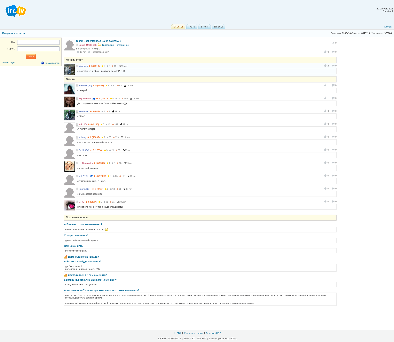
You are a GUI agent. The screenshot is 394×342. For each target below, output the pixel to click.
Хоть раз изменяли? (76, 235)
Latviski (388, 26)
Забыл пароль (52, 63)
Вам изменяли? (73, 246)
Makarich (83, 66)
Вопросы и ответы (13, 33)
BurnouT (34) (85, 85)
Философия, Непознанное (115, 45)
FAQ (178, 333)
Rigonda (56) (85, 98)
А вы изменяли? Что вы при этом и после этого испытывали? (101, 290)
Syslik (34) (84, 150)
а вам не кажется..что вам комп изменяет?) (90, 279)
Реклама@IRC (213, 333)
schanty (83, 137)
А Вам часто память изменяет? (83, 224)
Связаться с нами (193, 333)
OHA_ (82, 202)
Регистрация (8, 62)
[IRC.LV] (13, 10)
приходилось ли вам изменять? (87, 275)
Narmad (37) (85, 189)
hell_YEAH (84, 176)
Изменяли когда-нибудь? (83, 256)
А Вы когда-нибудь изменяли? (82, 261)
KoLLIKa (83, 124)
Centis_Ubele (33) (88, 45)
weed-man (84, 111)
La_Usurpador (86, 163)
